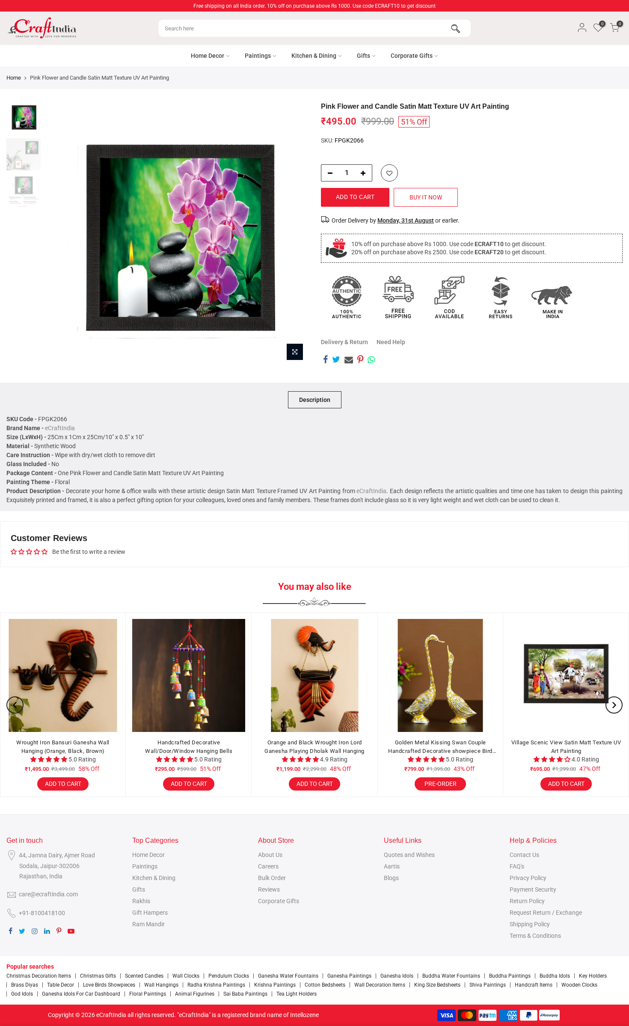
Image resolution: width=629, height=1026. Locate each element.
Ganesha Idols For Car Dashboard (81, 994)
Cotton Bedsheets (325, 985)
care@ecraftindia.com (48, 894)
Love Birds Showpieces (109, 985)
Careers (268, 866)
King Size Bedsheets (437, 985)
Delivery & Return (344, 342)
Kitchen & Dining (313, 55)
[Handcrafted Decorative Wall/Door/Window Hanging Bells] (188, 675)
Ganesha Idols (396, 976)
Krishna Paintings (275, 985)
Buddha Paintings (510, 976)
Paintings (258, 55)
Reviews (269, 889)
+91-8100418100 (42, 913)
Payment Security (533, 889)
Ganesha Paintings (349, 976)
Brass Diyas (24, 985)
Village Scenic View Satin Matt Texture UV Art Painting (566, 746)
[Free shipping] (398, 297)
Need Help (391, 342)
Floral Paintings (147, 994)
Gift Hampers (150, 912)
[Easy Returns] (500, 297)
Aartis (392, 866)
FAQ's (517, 866)
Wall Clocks (185, 976)
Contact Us (524, 854)
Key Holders (593, 976)
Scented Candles (144, 976)
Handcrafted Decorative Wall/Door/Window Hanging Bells (188, 746)
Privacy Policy (528, 877)
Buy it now (425, 197)
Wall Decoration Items (379, 985)
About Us (270, 854)
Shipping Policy (530, 924)
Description (314, 399)
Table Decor (60, 985)
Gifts (363, 55)
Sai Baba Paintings (245, 994)
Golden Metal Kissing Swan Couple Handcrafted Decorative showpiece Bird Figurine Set (440, 747)
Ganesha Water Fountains (288, 976)
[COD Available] (449, 297)
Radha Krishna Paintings (216, 985)
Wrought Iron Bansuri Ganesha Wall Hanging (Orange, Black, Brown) (63, 746)
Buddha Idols (555, 976)
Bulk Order (272, 877)
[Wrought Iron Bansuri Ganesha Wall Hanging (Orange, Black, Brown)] (62, 675)
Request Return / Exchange (546, 912)
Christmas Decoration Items (38, 976)
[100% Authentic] (346, 297)
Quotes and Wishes (409, 854)
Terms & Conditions (535, 935)
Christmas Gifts (98, 976)
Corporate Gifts (412, 55)
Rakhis (141, 901)
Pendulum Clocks (228, 976)
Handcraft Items (533, 985)
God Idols (22, 994)
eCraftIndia (60, 428)
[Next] (293, 234)
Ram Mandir (148, 924)
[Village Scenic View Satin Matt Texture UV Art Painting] (566, 675)
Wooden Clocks (579, 985)
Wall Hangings (161, 985)
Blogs (391, 877)
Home (13, 77)
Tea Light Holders (296, 994)
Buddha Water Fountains (451, 976)
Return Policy (527, 901)
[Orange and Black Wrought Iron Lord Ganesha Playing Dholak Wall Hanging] (314, 675)
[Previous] (60, 234)
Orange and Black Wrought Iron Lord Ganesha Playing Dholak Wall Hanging (314, 746)
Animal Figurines (194, 994)
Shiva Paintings (487, 985)
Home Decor (207, 55)
